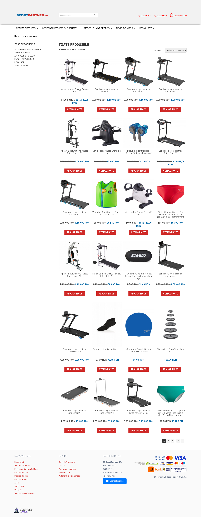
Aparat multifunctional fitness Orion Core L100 (74, 152)
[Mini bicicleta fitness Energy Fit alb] (138, 194)
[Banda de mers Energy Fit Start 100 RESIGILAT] (107, 256)
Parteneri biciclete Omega (69, 476)
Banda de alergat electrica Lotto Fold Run (74, 350)
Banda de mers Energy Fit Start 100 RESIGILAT (106, 275)
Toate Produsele (30, 36)
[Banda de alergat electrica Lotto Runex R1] (171, 256)
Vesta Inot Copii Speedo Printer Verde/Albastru (106, 213)
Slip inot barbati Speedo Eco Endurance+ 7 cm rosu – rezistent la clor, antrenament (170, 214)
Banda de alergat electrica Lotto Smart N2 (106, 411)
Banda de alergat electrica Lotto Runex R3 (74, 213)
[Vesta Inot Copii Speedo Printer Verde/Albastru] (107, 194)
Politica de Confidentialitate (26, 469)
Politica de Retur (21, 479)
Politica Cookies (21, 472)
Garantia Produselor (67, 462)
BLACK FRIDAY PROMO (24, 59)
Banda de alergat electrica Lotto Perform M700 (138, 411)
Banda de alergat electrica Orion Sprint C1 (106, 90)
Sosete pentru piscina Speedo (106, 349)
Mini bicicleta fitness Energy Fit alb (139, 213)
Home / (18, 36)
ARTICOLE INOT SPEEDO (24, 56)
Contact (62, 465)
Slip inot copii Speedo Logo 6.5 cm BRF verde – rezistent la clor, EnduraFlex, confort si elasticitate (170, 413)
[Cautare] (95, 15)
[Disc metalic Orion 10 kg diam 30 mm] (171, 324)
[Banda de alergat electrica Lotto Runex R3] (74, 194)
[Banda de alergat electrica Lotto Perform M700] (138, 393)
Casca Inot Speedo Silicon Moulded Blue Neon (138, 350)
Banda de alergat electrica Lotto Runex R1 (170, 275)
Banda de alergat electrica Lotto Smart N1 (74, 411)
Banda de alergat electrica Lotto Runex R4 (138, 90)
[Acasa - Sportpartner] (32, 15)
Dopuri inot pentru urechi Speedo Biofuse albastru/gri (139, 152)
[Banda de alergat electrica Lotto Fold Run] (74, 324)
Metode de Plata (21, 476)
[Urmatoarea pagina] (182, 441)
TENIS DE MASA (21, 65)
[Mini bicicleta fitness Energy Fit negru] (107, 133)
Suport (63, 456)
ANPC (16, 483)
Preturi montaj (64, 472)
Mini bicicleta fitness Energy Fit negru (107, 152)
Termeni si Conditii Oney (24, 493)
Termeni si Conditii (22, 465)
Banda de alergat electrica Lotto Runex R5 (170, 90)
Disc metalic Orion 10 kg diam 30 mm (170, 350)
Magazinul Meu (22, 456)
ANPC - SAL (19, 486)
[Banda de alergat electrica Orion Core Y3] (171, 133)
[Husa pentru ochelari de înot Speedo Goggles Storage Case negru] (138, 256)
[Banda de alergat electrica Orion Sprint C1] (107, 72)
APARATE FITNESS (22, 53)
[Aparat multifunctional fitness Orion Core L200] (74, 256)
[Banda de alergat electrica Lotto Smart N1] (74, 393)
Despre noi (19, 462)
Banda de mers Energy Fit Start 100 (74, 90)
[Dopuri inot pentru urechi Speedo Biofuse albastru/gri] (138, 133)
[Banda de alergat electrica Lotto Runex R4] (138, 72)
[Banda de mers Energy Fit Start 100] (74, 72)
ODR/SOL (18, 490)
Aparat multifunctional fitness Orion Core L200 (74, 275)
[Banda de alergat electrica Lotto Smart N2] (107, 393)
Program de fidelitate (67, 469)
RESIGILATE (19, 62)
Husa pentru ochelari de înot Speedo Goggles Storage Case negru (138, 276)
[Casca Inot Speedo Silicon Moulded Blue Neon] (138, 324)
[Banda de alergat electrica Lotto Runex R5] (171, 72)
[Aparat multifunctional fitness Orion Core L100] (74, 133)
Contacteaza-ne (117, 481)
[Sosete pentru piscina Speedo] (107, 324)
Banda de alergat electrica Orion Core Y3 (170, 152)
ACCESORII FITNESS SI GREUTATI (28, 49)
